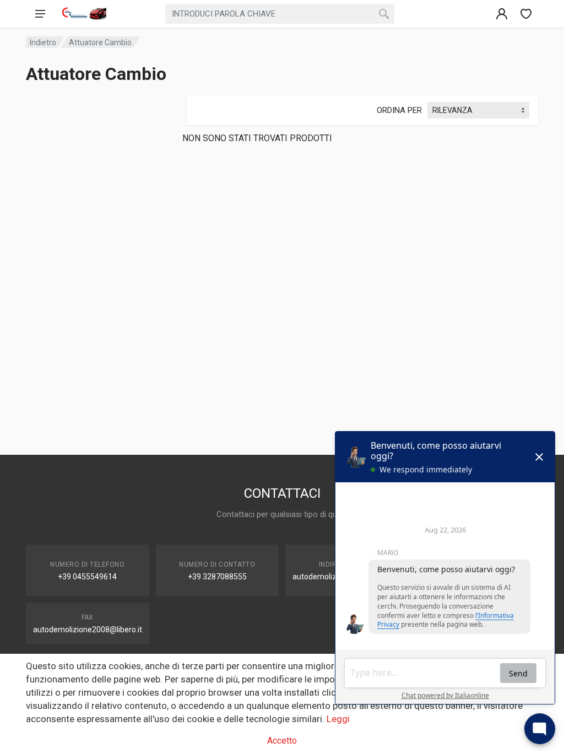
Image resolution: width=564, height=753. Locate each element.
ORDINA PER (399, 110)
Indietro (43, 42)
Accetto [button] (282, 740)
